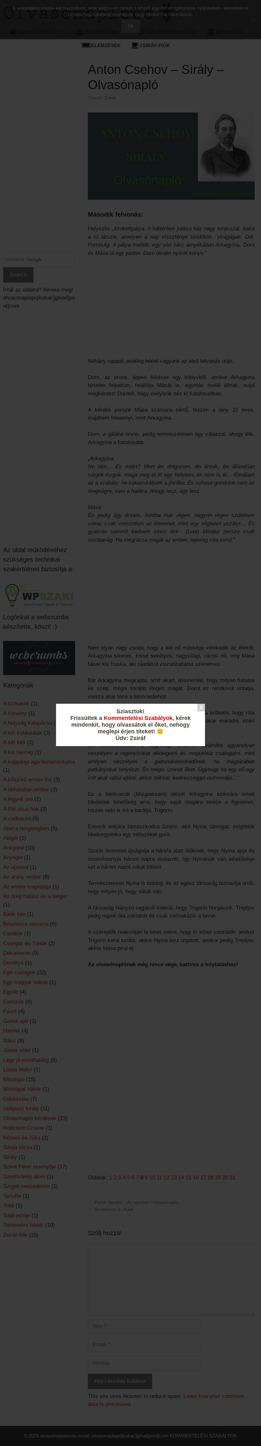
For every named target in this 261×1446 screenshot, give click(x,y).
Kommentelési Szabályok (138, 718)
